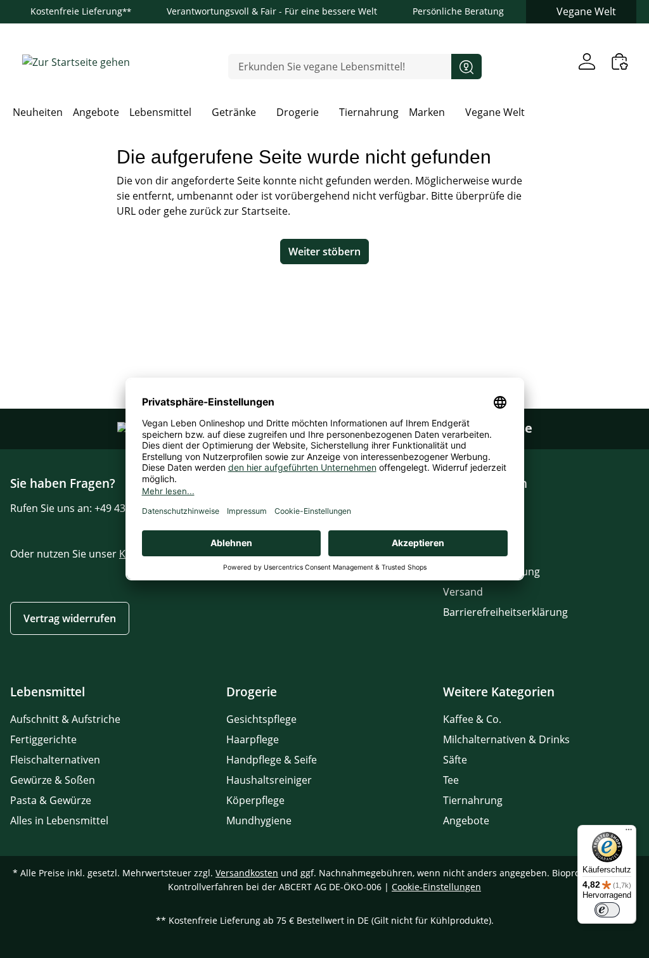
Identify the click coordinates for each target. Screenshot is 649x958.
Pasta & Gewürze (50, 800)
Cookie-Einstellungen (436, 887)
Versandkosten (246, 873)
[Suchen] (466, 66)
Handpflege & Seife (271, 760)
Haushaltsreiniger (269, 780)
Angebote (466, 820)
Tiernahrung (473, 800)
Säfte (455, 760)
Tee (451, 780)
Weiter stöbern (324, 252)
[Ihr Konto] (586, 61)
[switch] (607, 909)
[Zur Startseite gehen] (76, 61)
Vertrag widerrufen (69, 618)
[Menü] (628, 832)
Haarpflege (252, 739)
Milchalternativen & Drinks (506, 739)
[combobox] (340, 66)
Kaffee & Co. (472, 719)
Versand (463, 592)
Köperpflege (255, 800)
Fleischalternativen (55, 760)
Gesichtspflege (261, 719)
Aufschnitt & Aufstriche (65, 719)
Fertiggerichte (43, 739)
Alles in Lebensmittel (59, 820)
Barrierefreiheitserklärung (505, 612)
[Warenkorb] (619, 61)
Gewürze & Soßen (52, 780)
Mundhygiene (259, 820)
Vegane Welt (586, 11)
